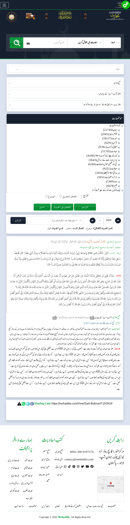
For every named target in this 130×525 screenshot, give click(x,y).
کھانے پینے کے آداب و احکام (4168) (101, 155)
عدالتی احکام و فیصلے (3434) (106, 173)
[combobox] (65, 83)
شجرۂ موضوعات (115, 125)
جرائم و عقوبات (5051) (107, 177)
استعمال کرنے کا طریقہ (73, 506)
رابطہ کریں (46, 506)
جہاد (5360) (111, 181)
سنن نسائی (59, 467)
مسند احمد (60, 474)
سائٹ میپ (19, 506)
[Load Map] (111, 484)
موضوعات (33, 506)
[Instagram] (78, 467)
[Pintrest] (73, 467)
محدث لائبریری (13, 460)
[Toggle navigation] (4, 5)
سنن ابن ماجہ (45, 467)
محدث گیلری (14, 491)
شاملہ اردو (29, 498)
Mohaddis (64, 517)
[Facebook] (92, 467)
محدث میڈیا (15, 475)
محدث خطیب (27, 491)
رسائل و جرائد (14, 483)
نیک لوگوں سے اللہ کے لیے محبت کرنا (106, 190)
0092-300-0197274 (81, 452)
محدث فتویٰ (28, 468)
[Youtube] (87, 467)
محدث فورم (15, 468)
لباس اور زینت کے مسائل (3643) (103, 160)
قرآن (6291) (110, 143)
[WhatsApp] (65, 467)
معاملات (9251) (110, 169)
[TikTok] (69, 467)
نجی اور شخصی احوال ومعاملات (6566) (102, 164)
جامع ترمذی (45, 459)
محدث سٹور (28, 460)
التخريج (42, 207)
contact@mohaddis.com (78, 459)
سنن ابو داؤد (58, 459)
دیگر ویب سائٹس (114, 68)
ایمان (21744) (110, 130)
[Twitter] (82, 467)
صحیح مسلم (46, 452)
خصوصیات (112, 506)
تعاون (57, 506)
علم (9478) (111, 186)
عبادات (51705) (109, 151)
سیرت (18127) (109, 138)
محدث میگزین (27, 475)
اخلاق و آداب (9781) (108, 147)
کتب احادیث (25, 68)
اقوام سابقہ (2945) (109, 134)
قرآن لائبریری (26, 483)
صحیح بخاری (59, 452)
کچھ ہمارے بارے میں (94, 506)
